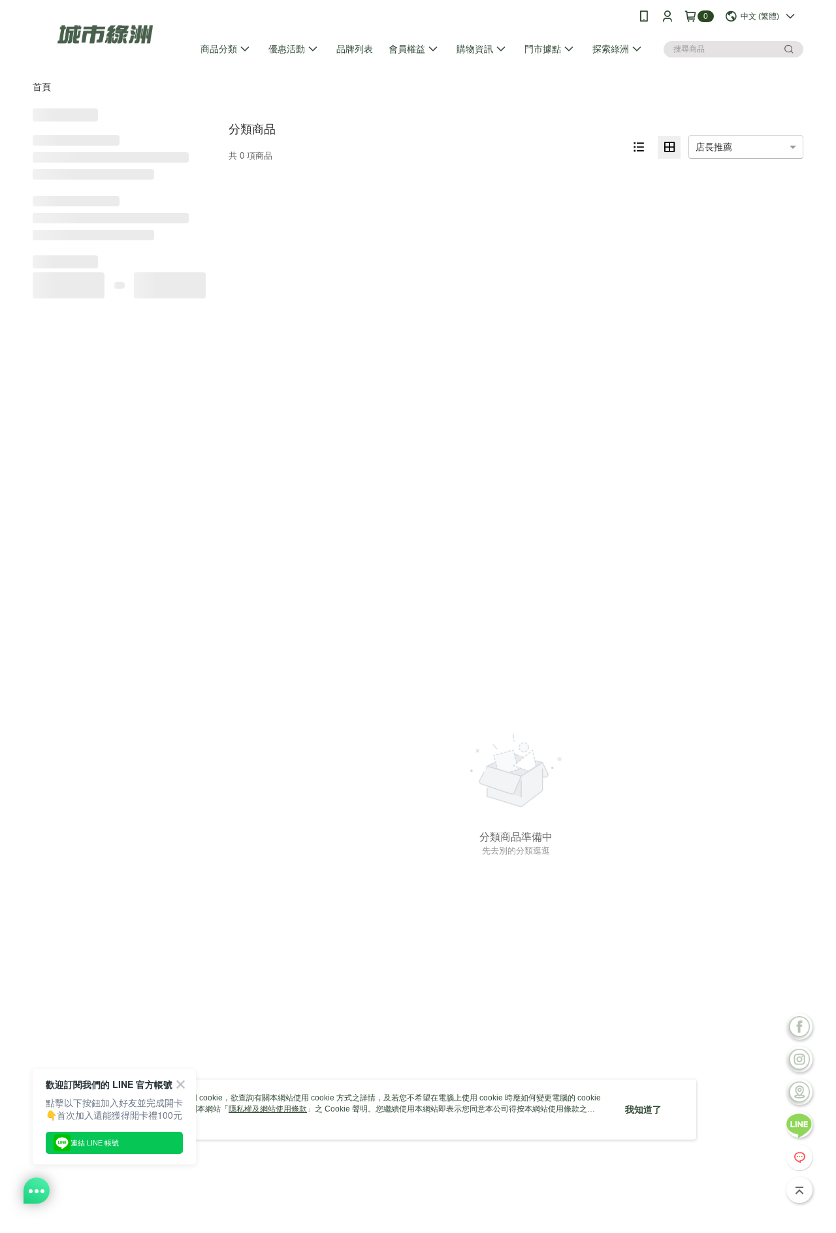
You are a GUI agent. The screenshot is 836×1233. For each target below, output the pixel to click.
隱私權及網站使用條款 (268, 1108)
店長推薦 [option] (714, 147)
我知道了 (643, 1109)
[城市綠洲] (105, 34)
